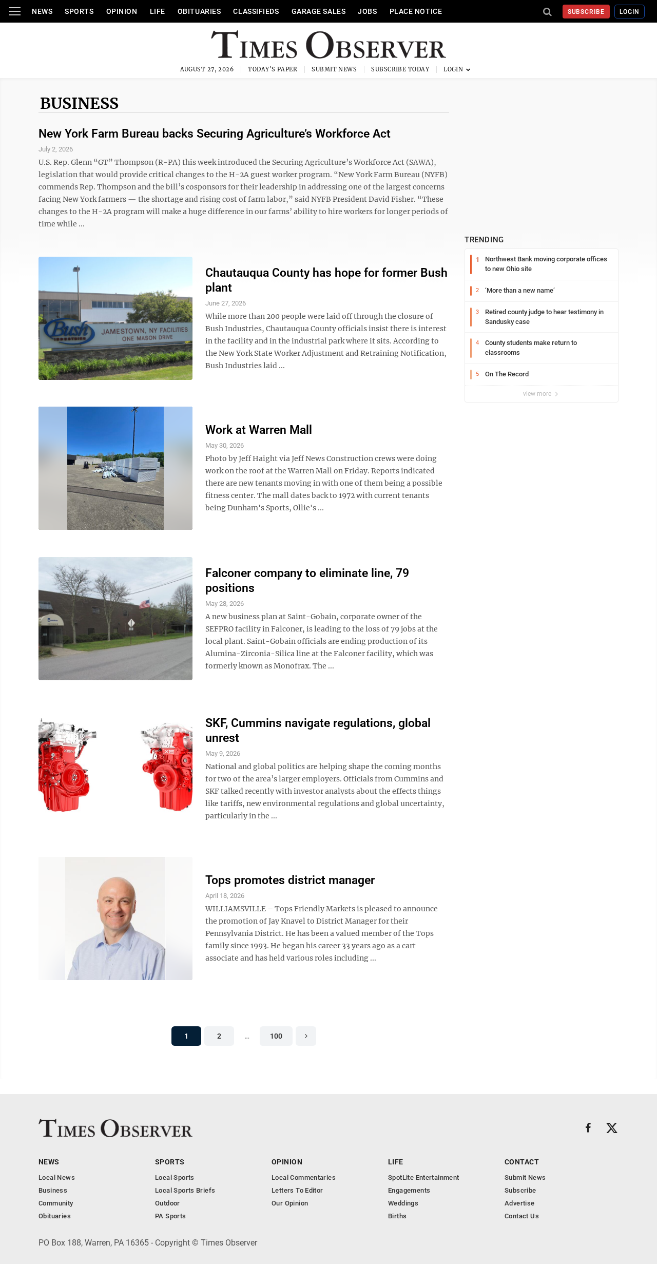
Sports (79, 11)
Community (55, 1203)
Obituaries (199, 11)
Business (79, 103)
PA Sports (170, 1216)
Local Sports (175, 1177)
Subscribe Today (400, 69)
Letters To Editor (297, 1190)
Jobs (367, 11)
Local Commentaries (304, 1177)
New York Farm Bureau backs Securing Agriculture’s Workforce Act (214, 134)
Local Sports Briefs (185, 1190)
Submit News (334, 69)
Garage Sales (319, 11)
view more (538, 393)
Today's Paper (272, 69)
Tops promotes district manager (290, 880)
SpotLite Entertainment (423, 1177)
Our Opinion (290, 1203)
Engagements (409, 1190)
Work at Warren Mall (258, 430)
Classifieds (256, 11)
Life (157, 11)
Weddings (403, 1203)
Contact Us (522, 1216)
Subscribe (586, 11)
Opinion (122, 11)
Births (397, 1216)
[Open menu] (15, 11)
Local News (56, 1177)
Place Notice (416, 11)
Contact (522, 1162)
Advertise (520, 1203)
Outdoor (167, 1203)
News (42, 11)
